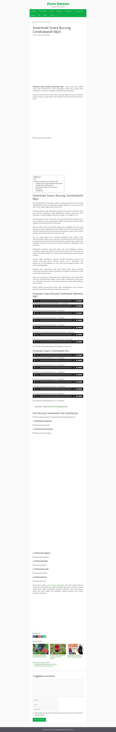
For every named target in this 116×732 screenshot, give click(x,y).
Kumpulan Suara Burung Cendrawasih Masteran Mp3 (49, 183)
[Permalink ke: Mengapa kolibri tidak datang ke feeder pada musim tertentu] (58, 649)
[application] (58, 300)
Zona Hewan (58, 3)
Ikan (39, 15)
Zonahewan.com (46, 89)
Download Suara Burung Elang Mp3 (43, 666)
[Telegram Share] (42, 636)
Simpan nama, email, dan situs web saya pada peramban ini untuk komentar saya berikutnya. (58, 714)
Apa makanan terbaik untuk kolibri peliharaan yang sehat (74, 656)
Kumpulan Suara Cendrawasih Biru (44, 185)
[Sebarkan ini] (34, 636)
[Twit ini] (37, 636)
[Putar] (35, 301)
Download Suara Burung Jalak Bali (55, 406)
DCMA (51, 11)
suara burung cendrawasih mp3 (57, 585)
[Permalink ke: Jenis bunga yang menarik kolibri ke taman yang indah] (41, 649)
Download (65, 303)
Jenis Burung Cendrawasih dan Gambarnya (46, 187)
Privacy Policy (42, 11)
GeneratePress (69, 729)
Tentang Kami (79, 11)
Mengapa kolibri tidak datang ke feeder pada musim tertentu (57, 657)
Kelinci (45, 15)
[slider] (80, 300)
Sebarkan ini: (39, 189)
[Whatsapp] (45, 636)
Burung (33, 15)
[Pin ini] (39, 636)
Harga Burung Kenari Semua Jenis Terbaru (45, 664)
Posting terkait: (39, 190)
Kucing (52, 15)
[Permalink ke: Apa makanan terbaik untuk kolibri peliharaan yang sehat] (75, 649)
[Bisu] (77, 301)
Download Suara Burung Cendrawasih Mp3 (46, 181)
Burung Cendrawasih (44, 662)
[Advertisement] (58, 50)
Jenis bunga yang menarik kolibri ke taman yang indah (40, 656)
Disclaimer (59, 11)
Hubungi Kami (68, 11)
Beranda (33, 11)
